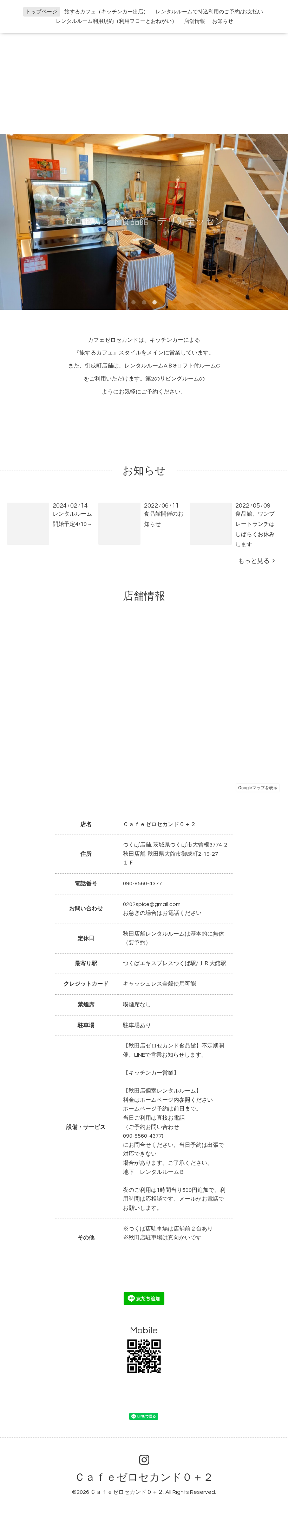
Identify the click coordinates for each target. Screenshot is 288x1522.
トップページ (41, 11)
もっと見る (255, 561)
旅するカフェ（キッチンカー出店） (106, 11)
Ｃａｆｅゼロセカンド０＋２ (144, 1477)
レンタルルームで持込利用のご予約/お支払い (209, 11)
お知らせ (222, 21)
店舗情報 (194, 21)
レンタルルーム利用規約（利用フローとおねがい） (116, 21)
